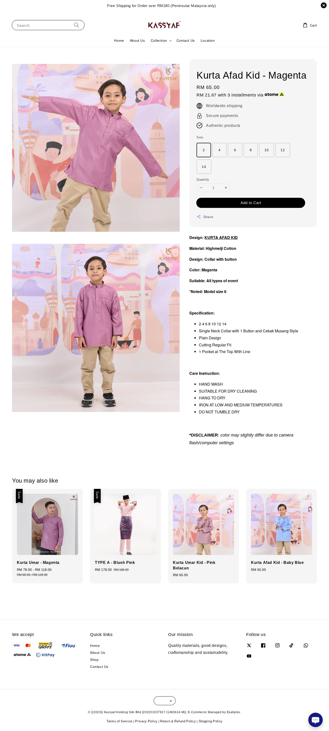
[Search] (76, 25)
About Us (137, 40)
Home (119, 40)
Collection (159, 40)
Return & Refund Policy (178, 721)
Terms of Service (119, 721)
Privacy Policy (146, 721)
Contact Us (186, 40)
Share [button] (208, 216)
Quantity (203, 179)
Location (208, 40)
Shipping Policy (211, 721)
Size (200, 137)
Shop (94, 659)
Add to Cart (251, 202)
